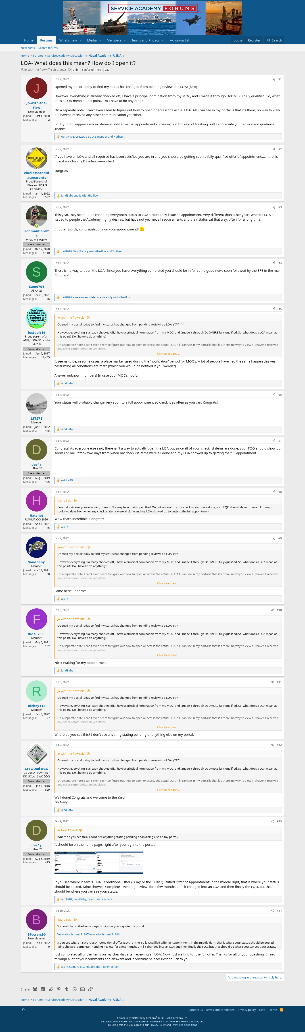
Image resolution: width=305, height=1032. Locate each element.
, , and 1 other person (90, 967)
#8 (280, 492)
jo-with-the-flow (35, 70)
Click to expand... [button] (168, 354)
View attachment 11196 (103, 934)
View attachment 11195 (72, 934)
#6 (280, 395)
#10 (279, 610)
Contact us (195, 1010)
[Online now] (36, 226)
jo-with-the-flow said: (71, 317)
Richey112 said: (67, 830)
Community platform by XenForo (152, 1018)
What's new (68, 40)
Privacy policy (247, 1010)
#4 (280, 263)
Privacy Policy (158, 1024)
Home (28, 40)
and (79, 195)
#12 (279, 745)
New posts (28, 48)
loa (99, 70)
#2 (280, 149)
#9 (280, 538)
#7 (280, 441)
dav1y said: (64, 500)
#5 (280, 309)
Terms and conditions (220, 1010)
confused (88, 70)
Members (114, 40)
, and (95, 297)
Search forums (48, 48)
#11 (279, 682)
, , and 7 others (92, 137)
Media (92, 40)
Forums (46, 40)
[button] (80, 40)
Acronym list (179, 40)
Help (262, 1010)
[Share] (274, 79)
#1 (280, 79)
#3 (280, 207)
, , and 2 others (92, 251)
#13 (279, 821)
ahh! (75, 70)
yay (107, 70)
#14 (279, 911)
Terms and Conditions (184, 1024)
